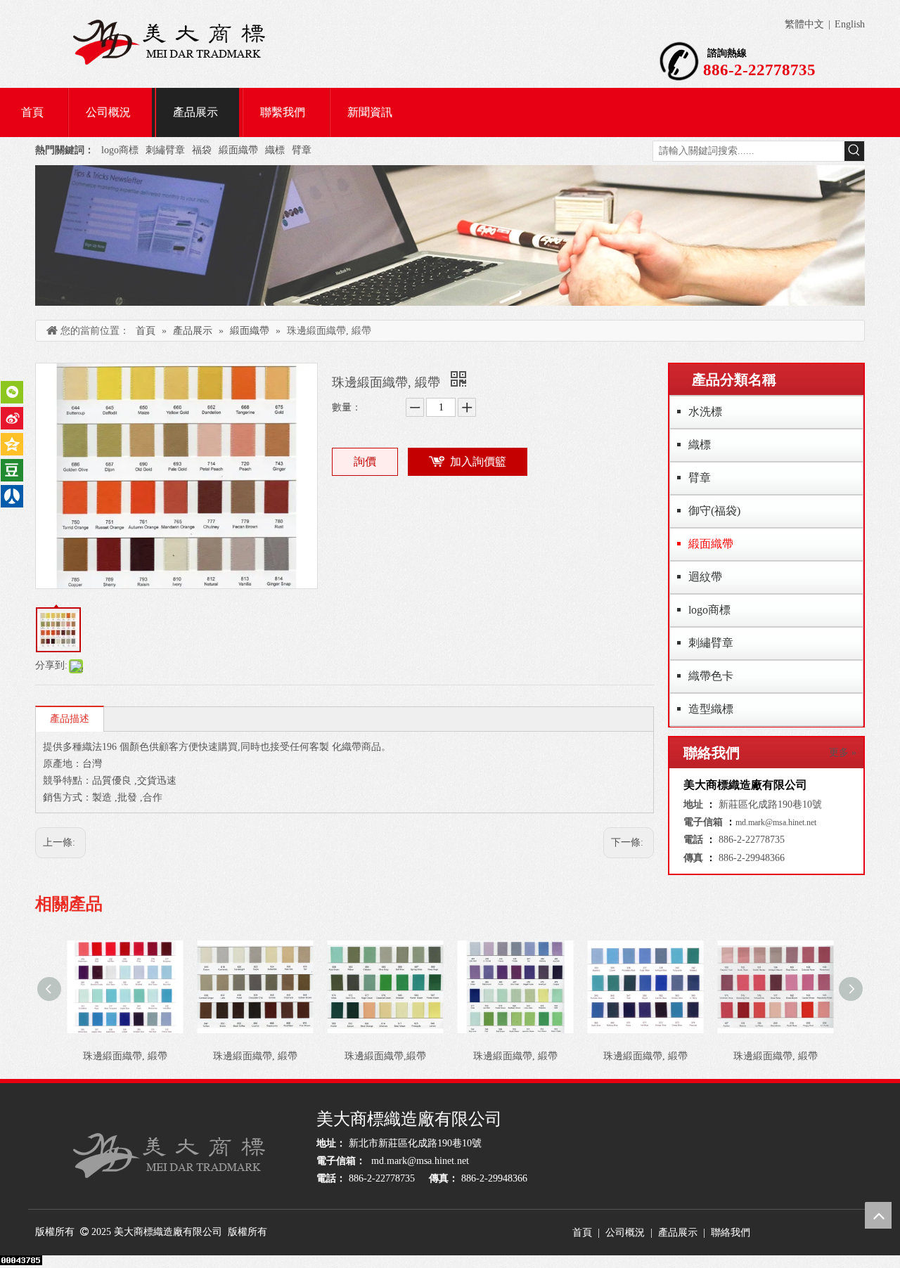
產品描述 (69, 718)
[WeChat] (12, 392)
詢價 (365, 461)
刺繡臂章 (165, 150)
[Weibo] (12, 418)
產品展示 (678, 1232)
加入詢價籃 (478, 461)
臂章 (301, 150)
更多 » (842, 753)
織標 (275, 150)
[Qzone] (12, 444)
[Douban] (12, 470)
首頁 (582, 1232)
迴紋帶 (705, 577)
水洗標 (705, 412)
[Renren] (12, 496)
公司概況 (625, 1232)
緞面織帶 (238, 150)
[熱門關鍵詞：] (854, 151)
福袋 (202, 150)
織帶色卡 (710, 676)
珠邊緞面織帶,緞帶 (385, 1056)
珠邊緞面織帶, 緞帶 (125, 1056)
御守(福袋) (714, 511)
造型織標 (710, 709)
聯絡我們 (730, 1232)
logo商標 (120, 150)
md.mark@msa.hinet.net (775, 822)
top (878, 1215)
